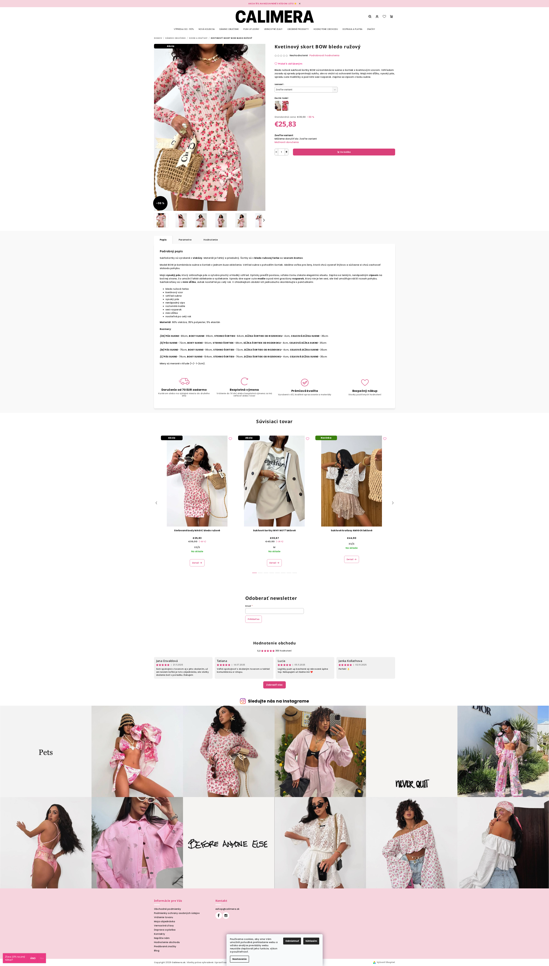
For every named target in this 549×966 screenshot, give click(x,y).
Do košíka (345, 152)
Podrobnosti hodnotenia (324, 55)
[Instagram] (226, 915)
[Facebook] (218, 915)
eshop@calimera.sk (227, 909)
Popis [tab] (163, 239)
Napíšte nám (162, 938)
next (393, 503)
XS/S (197, 547)
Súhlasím (311, 941)
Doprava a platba (165, 929)
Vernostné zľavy (164, 925)
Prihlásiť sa (253, 619)
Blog (156, 950)
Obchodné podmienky (167, 909)
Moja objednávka (164, 921)
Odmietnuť (292, 941)
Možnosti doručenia (287, 142)
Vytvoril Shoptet (386, 962)
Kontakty (159, 934)
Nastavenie (239, 959)
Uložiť (279, 162)
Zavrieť (304, 162)
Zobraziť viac (274, 684)
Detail (195, 562)
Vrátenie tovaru (163, 917)
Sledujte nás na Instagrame (278, 701)
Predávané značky (165, 946)
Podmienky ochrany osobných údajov (177, 913)
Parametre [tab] (185, 239)
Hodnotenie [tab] (211, 239)
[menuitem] (184, 29)
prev (156, 503)
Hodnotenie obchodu (274, 643)
